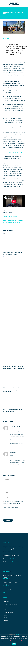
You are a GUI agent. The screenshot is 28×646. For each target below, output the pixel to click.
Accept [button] (14, 643)
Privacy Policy (21, 640)
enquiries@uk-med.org (13, 561)
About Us (6, 601)
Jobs (5, 609)
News (5, 615)
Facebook (15, 216)
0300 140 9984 (10, 558)
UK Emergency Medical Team (11, 604)
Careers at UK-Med (8, 606)
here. (4, 192)
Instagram (5, 216)
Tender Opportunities (9, 612)
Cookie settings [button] (12, 640)
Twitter (10, 216)
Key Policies (7, 617)
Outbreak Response (13, 37)
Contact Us (6, 620)
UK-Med (6, 37)
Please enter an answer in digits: (10, 507)
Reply (11, 429)
